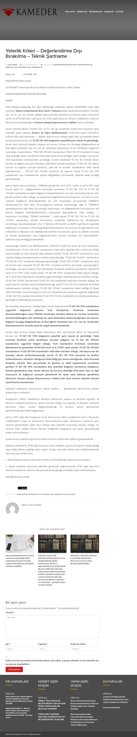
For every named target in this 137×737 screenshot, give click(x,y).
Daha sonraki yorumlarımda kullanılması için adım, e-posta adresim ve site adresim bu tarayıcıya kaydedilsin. (52, 662)
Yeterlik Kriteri (69, 494)
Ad (8, 644)
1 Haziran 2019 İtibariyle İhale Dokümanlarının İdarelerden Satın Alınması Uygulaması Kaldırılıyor (115, 699)
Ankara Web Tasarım (13, 734)
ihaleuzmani (13, 65)
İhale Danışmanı (20, 67)
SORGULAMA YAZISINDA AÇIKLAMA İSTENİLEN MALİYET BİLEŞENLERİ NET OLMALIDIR (51, 717)
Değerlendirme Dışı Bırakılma (27, 494)
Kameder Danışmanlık (111, 708)
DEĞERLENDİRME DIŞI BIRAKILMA (65, 65)
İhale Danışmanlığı (34, 67)
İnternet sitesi (78, 644)
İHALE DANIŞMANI (44, 494)
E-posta (43, 644)
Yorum (10, 612)
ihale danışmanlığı (57, 494)
